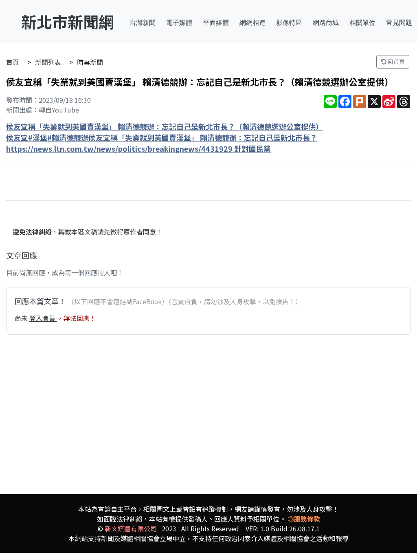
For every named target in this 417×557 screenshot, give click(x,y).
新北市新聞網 (67, 21)
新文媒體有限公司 (131, 528)
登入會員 (43, 318)
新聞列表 (48, 62)
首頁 (12, 62)
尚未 (22, 318)
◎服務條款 (304, 519)
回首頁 (395, 61)
